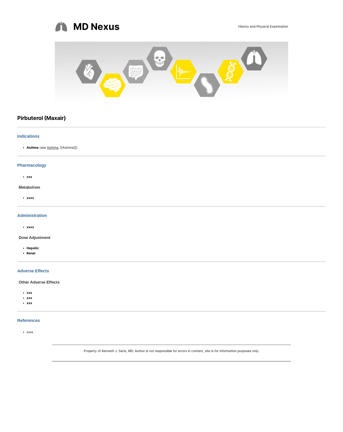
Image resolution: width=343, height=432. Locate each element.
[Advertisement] (172, 397)
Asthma (52, 147)
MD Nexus (96, 26)
